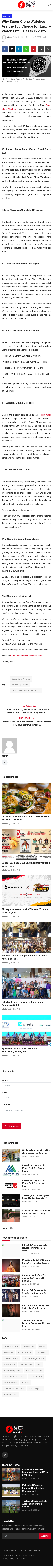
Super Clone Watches (21, 679)
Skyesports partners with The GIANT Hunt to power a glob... (25, 911)
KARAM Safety (26, 1364)
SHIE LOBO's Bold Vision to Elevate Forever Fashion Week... (34, 1248)
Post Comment (12, 1126)
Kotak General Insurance (14, 1376)
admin (5, 755)
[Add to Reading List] (48, 49)
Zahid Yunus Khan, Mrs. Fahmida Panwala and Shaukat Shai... (36, 1323)
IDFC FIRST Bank (25, 1352)
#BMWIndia (8, 1352)
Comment (7, 1104)
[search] (49, 5)
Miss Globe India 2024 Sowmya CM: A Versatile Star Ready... (36, 1261)
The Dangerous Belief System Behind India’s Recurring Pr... (36, 1196)
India (39, 1364)
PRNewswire (28, 1555)
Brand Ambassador (34, 1370)
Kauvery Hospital (11, 1346)
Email (4, 1092)
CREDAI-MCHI (42, 1352)
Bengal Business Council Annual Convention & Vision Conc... (26, 864)
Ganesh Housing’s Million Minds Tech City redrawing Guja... (34, 1183)
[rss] (5, 1455)
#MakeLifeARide (11, 1394)
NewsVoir (21, 1558)
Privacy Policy (8, 1558)
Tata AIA (25, 1382)
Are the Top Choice (20, 684)
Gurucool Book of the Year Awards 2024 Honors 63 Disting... (34, 1278)
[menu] (3, 5)
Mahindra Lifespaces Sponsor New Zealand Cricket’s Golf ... (33, 1488)
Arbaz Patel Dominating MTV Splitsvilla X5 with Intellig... (35, 1306)
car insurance (36, 1376)
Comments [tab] (8, 1071)
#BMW (42, 1346)
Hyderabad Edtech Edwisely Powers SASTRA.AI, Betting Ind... (21, 1050)
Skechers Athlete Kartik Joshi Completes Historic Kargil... (36, 1212)
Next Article (25, 718)
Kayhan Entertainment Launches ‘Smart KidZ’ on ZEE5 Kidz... (35, 1472)
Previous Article (28, 706)
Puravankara (28, 1346)
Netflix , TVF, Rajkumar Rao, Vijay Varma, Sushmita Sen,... (35, 1291)
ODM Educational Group (14, 1388)
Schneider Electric (11, 1358)
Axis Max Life (9, 1364)
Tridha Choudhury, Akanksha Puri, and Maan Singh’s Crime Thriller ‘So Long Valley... (26, 711)
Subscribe (45, 1535)
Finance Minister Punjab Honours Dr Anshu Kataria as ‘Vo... (24, 957)
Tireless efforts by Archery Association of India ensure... (36, 1504)
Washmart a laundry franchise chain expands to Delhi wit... (36, 1151)
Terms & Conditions (11, 1555)
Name (5, 1080)
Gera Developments (12, 1370)
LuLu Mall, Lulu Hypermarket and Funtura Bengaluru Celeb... (23, 1004)
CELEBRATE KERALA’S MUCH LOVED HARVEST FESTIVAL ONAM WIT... (26, 818)
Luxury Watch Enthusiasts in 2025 (26, 690)
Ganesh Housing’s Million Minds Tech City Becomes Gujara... (34, 1168)
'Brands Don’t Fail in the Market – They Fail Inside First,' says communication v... (26, 723)
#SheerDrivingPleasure (34, 1358)
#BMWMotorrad (10, 1382)
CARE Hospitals (35, 1388)
